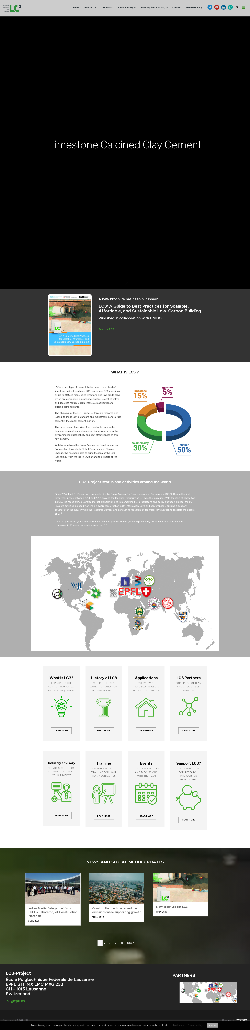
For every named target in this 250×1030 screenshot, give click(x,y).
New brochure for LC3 (172, 907)
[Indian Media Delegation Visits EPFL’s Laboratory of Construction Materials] (52, 874)
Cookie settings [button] (195, 1025)
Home (76, 7)
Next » (130, 942)
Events (107, 7)
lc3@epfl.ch (15, 1001)
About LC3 (90, 7)
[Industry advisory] (61, 788)
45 (121, 942)
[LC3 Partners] (188, 703)
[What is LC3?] (61, 703)
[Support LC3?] (188, 790)
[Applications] (146, 703)
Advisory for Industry (152, 7)
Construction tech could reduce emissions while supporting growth (116, 910)
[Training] (104, 789)
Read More (178, 1025)
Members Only (194, 7)
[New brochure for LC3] (180, 874)
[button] (61, 730)
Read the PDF (106, 329)
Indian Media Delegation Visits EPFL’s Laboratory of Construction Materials (52, 912)
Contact (176, 7)
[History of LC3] (104, 703)
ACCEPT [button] (212, 1025)
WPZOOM (241, 1020)
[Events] (146, 789)
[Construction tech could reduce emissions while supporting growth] (116, 874)
